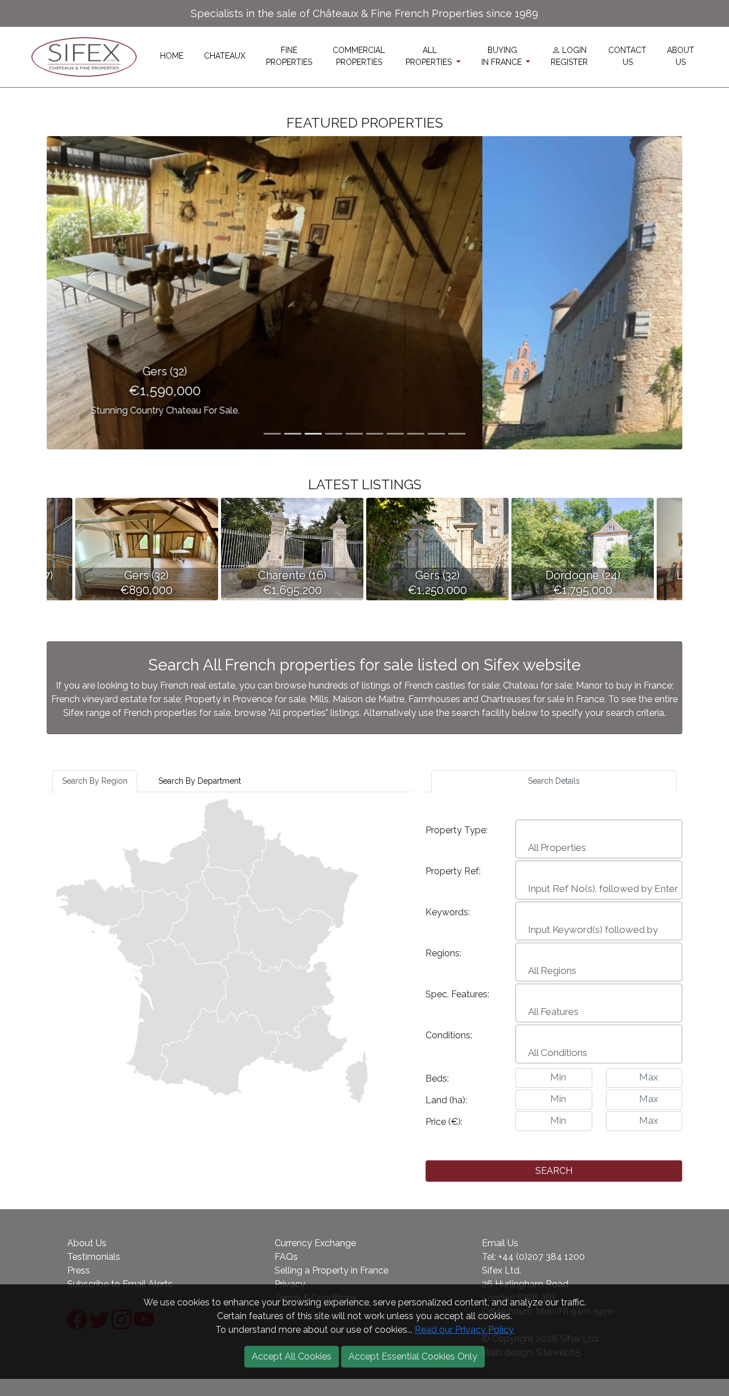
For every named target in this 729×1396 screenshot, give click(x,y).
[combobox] (598, 839)
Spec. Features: (457, 994)
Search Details (554, 780)
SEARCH (553, 1170)
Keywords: (447, 912)
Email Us (500, 1243)
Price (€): (443, 1121)
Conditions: (448, 1035)
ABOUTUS (680, 56)
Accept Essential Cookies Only (413, 1356)
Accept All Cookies (291, 1356)
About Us (87, 1243)
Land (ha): (446, 1100)
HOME (171, 55)
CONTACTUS (627, 56)
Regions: (443, 953)
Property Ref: (453, 871)
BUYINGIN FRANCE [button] (502, 56)
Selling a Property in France (331, 1270)
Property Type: (456, 830)
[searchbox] (600, 848)
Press (78, 1270)
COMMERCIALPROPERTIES (359, 56)
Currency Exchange (315, 1243)
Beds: (437, 1078)
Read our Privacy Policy (464, 1329)
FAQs (286, 1256)
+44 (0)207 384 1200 (541, 1256)
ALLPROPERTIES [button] (430, 56)
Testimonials (93, 1256)
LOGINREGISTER (569, 56)
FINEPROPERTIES (289, 56)
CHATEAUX (224, 55)
